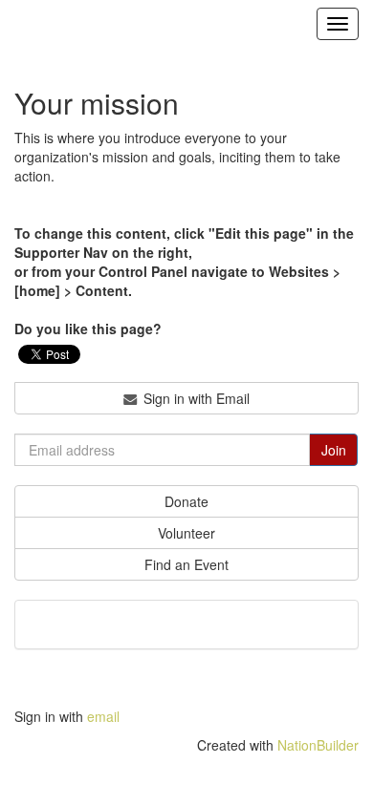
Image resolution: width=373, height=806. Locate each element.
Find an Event (186, 564)
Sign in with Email (195, 398)
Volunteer (186, 532)
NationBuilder (318, 744)
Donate (186, 501)
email (103, 716)
